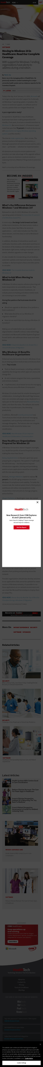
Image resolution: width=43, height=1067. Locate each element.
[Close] (40, 1044)
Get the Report (21, 527)
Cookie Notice (29, 1058)
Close (37, 502)
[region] (21, 1054)
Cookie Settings (21, 1063)
